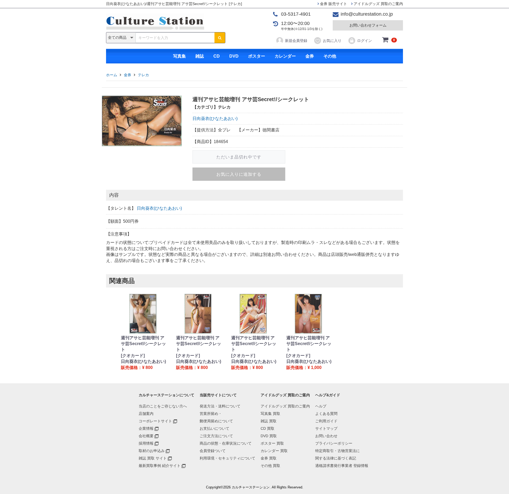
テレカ (143, 75)
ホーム (111, 75)
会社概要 (146, 436)
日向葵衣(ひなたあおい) (215, 118)
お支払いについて (214, 428)
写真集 (179, 56)
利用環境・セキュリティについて (227, 458)
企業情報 (146, 428)
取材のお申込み (152, 451)
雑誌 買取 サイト (153, 458)
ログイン (364, 40)
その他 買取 (270, 465)
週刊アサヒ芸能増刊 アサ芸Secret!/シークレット (143, 344)
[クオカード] (133, 355)
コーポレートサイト (155, 421)
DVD (234, 56)
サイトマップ (326, 428)
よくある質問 (326, 413)
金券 (309, 56)
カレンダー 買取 (274, 451)
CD (216, 56)
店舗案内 (146, 413)
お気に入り (332, 40)
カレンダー (285, 56)
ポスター (256, 56)
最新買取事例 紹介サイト (160, 465)
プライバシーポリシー (333, 443)
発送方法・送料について (220, 406)
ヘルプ (320, 406)
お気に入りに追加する (238, 174)
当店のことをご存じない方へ (163, 406)
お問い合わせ (326, 436)
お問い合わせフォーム (368, 25)
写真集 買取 (270, 413)
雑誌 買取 (269, 421)
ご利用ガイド (326, 421)
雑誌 (199, 56)
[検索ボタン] (219, 37)
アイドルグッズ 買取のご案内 (378, 4)
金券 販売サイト (333, 4)
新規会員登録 (296, 40)
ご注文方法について (216, 436)
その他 (329, 56)
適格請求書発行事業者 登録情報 (341, 465)
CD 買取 (267, 428)
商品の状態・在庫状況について (226, 443)
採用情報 (146, 443)
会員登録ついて (213, 451)
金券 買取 (269, 458)
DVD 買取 (269, 436)
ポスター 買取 (272, 443)
